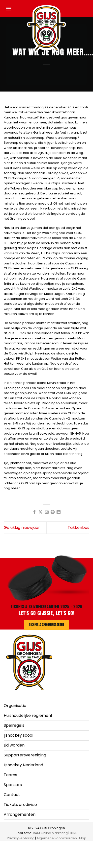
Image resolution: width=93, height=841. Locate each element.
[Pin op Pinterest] (53, 512)
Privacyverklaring (20, 838)
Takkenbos (78, 527)
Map (82, 838)
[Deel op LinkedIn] (59, 512)
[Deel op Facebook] (34, 512)
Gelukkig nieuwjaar (22, 527)
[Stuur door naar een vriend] (46, 512)
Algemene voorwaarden (57, 838)
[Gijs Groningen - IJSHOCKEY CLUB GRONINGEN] (47, 28)
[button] (9, 8)
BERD (74, 833)
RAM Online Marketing (50, 833)
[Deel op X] (40, 512)
